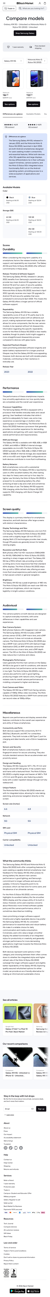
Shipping (7, 1166)
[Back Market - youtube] (16, 1148)
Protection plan (9, 1187)
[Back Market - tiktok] (11, 1148)
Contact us (8, 1159)
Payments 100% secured (13, 1209)
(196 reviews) (9, 127)
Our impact (8, 1134)
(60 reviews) (33, 127)
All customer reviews (11, 1230)
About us (7, 1128)
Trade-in (7, 1190)
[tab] (13, 114)
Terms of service (10, 1248)
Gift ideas (7, 1233)
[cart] (45, 3)
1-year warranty (9, 1184)
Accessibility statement (12, 1138)
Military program (10, 1196)
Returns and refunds (11, 1169)
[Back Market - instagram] (5, 1148)
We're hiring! (8, 1141)
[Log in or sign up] (39, 3)
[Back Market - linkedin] (21, 1148)
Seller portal (8, 1203)
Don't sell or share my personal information (19, 1257)
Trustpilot (7, 1144)
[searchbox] (34, 8)
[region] (25, 1020)
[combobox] (13, 61)
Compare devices (10, 1227)
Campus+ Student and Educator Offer (18, 1193)
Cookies (7, 1254)
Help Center (8, 1163)
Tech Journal (8, 1223)
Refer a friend (9, 1180)
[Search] (20, 8)
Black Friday (8, 1236)
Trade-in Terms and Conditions (15, 1251)
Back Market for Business (13, 1206)
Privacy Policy (9, 1260)
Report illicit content (11, 1264)
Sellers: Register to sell (12, 1200)
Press (6, 1131)
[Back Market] (25, 3)
